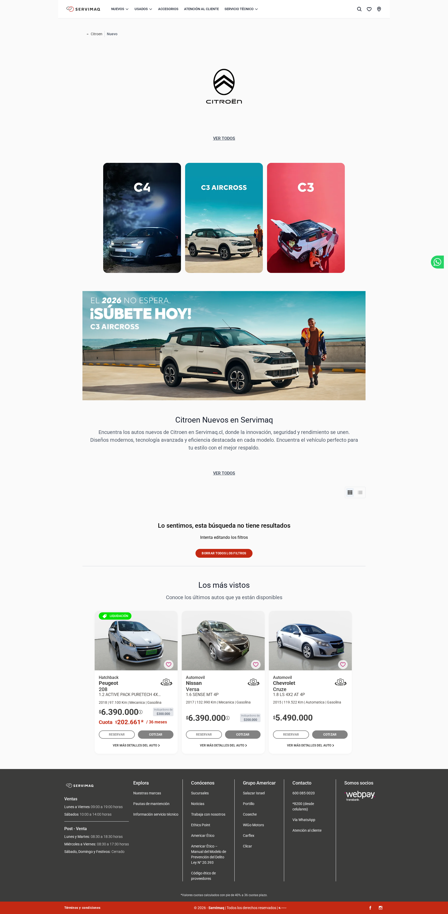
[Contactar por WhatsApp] (437, 262)
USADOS (141, 9)
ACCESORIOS (168, 9)
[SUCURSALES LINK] (379, 9)
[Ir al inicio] (83, 9)
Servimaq (216, 908)
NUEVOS (117, 9)
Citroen (96, 34)
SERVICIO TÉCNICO (239, 9)
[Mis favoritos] (369, 9)
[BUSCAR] (359, 9)
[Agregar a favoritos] (168, 664)
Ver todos (224, 138)
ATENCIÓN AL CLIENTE (201, 9)
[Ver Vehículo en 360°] (166, 682)
